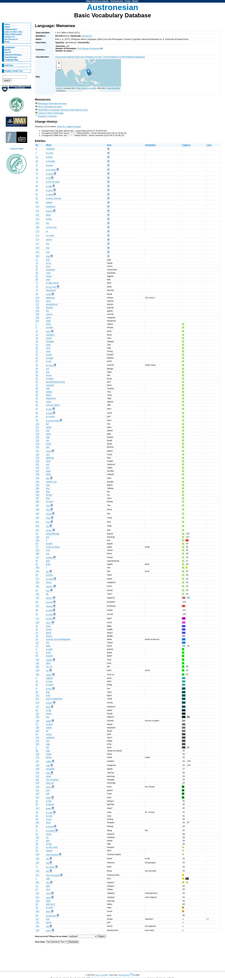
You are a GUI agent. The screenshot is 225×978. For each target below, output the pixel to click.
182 (37, 567)
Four (48, 518)
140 (37, 858)
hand (48, 324)
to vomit (49, 907)
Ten (47, 883)
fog (47, 223)
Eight (48, 798)
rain (48, 454)
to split (49, 186)
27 (37, 351)
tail (47, 424)
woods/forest (51, 304)
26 (37, 590)
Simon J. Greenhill (101, 975)
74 (37, 652)
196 (37, 501)
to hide (49, 619)
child (48, 273)
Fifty (48, 256)
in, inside (50, 235)
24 (37, 345)
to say (48, 819)
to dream (50, 804)
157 (37, 707)
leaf (47, 430)
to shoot (49, 174)
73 (37, 724)
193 (37, 540)
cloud (48, 451)
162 (37, 862)
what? (49, 675)
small (48, 776)
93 (37, 420)
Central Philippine (127, 57)
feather (49, 202)
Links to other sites (13, 32)
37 (37, 361)
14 (37, 646)
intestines (50, 335)
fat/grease (50, 298)
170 (37, 598)
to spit (48, 844)
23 (37, 633)
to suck (49, 816)
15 (37, 626)
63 (37, 402)
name (48, 402)
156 (37, 478)
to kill (48, 652)
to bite (49, 801)
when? (49, 598)
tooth (48, 564)
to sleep (49, 378)
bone (48, 626)
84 (37, 656)
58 (37, 388)
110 (37, 427)
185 (37, 571)
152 (37, 776)
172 (37, 579)
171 (37, 618)
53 (37, 382)
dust (48, 889)
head (48, 345)
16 (37, 335)
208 (37, 256)
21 (37, 157)
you (47, 553)
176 (37, 757)
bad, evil (50, 783)
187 (37, 498)
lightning (50, 458)
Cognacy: (186, 145)
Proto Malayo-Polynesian (88, 48)
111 (37, 642)
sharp (48, 834)
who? (48, 623)
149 (37, 537)
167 (37, 321)
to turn (49, 689)
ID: (37, 145)
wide (48, 901)
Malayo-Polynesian (76, 57)
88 (37, 915)
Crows (128, 1)
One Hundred (52, 855)
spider (49, 427)
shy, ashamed (52, 779)
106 (37, 754)
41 (37, 801)
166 (37, 227)
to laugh (49, 358)
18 (37, 338)
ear (47, 369)
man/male (50, 270)
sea (47, 741)
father (48, 395)
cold (48, 765)
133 (37, 454)
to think (49, 157)
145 (37, 659)
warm (48, 721)
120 (37, 434)
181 (37, 586)
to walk (49, 649)
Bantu (135, 1)
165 (37, 783)
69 (37, 413)
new (48, 485)
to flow (49, 219)
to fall (48, 294)
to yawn (49, 165)
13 (37, 331)
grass (48, 215)
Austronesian (116, 1)
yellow (49, 727)
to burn (49, 703)
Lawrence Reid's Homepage (51, 113)
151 (37, 922)
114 (37, 430)
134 (37, 307)
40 (37, 575)
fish (47, 642)
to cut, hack (51, 287)
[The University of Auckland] (16, 90)
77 (37, 830)
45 (37, 372)
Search (7, 52)
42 (37, 816)
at (47, 231)
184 (37, 495)
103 (37, 206)
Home (7, 24)
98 (37, 751)
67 (37, 409)
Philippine (89, 57)
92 (37, 198)
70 (37, 173)
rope (48, 279)
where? (49, 586)
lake (48, 437)
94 (37, 826)
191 (37, 731)
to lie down (51, 170)
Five (48, 522)
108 (37, 787)
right (48, 878)
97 (37, 561)
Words (7, 50)
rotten (48, 761)
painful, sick (51, 482)
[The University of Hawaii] (16, 105)
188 (37, 674)
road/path (50, 149)
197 (37, 505)
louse (48, 787)
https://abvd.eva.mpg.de (97, 1)
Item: (109, 145)
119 (37, 737)
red (47, 537)
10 (37, 886)
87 (37, 194)
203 (37, 530)
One (48, 506)
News (7, 42)
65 (37, 279)
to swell (49, 194)
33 (37, 358)
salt (47, 794)
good (48, 317)
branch (49, 211)
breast (49, 338)
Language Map (11, 60)
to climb (49, 579)
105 (37, 424)
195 (37, 666)
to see (49, 375)
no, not (49, 666)
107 (37, 699)
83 (37, 602)
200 (37, 518)
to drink (49, 575)
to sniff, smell (52, 847)
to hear (49, 681)
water (48, 808)
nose (48, 351)
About (7, 27)
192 (37, 252)
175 (37, 239)
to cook (49, 614)
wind (48, 461)
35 (37, 907)
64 (37, 819)
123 (37, 219)
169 (37, 744)
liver (48, 260)
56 (37, 273)
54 (37, 270)
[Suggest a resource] (47, 116)
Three (48, 514)
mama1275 (87, 36)
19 (37, 341)
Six (47, 526)
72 (37, 178)
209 (37, 854)
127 (37, 304)
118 (37, 215)
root (48, 790)
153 (37, 717)
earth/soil (50, 737)
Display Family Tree (13, 71)
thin (47, 478)
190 (37, 663)
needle (49, 543)
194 (37, 930)
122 (37, 808)
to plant (49, 656)
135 (37, 458)
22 (37, 629)
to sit (48, 266)
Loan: (209, 145)
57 (37, 385)
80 (37, 186)
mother (49, 392)
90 (37, 710)
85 (37, 416)
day (47, 488)
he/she (49, 495)
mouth (49, 355)
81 (37, 834)
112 (37, 761)
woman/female (52, 534)
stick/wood (51, 290)
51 (37, 266)
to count (49, 501)
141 (37, 464)
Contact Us (9, 37)
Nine (48, 912)
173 (37, 231)
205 (37, 911)
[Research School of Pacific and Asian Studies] (16, 122)
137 (37, 557)
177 (37, 244)
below (49, 757)
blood (48, 633)
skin (48, 841)
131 (37, 451)
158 (37, 314)
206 (37, 882)
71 (37, 283)
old (47, 863)
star (47, 447)
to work (49, 602)
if (46, 540)
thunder (49, 307)
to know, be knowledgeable (58, 639)
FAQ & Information (13, 34)
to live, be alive (52, 182)
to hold (49, 610)
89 (37, 610)
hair (48, 591)
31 (37, 564)
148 (37, 474)
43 (37, 369)
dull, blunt (50, 904)
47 (37, 165)
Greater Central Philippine (106, 57)
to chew (49, 365)
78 (37, 287)
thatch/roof (51, 398)
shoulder (50, 341)
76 (37, 182)
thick (48, 707)
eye (47, 372)
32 (37, 850)
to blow (49, 557)
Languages (9, 47)
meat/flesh (50, 206)
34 (37, 263)
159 (37, 901)
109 (37, 769)
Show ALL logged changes (69, 126)
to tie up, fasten (53, 405)
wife (48, 388)
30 (37, 355)
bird (48, 561)
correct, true (51, 227)
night (48, 321)
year (48, 744)
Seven (49, 530)
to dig (48, 710)
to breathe (50, 161)
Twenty (49, 606)
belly (48, 646)
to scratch (50, 831)
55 (37, 534)
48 (37, 378)
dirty (48, 886)
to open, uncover (53, 198)
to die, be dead (52, 547)
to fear (49, 629)
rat (47, 837)
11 (37, 889)
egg (48, 751)
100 (37, 822)
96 (37, 692)
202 (37, 526)
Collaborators (10, 29)
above (49, 239)
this (47, 244)
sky (47, 440)
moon (48, 444)
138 (37, 721)
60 (37, 395)
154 (37, 893)
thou (48, 491)
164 (37, 317)
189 (37, 622)
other (48, 663)
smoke (49, 660)
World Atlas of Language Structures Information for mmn (63, 110)
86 (37, 190)
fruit (47, 919)
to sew (49, 409)
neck (48, 348)
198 (37, 509)
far (47, 594)
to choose (50, 416)
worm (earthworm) (54, 699)
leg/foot (49, 678)
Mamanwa (140, 57)
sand (48, 301)
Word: (49, 145)
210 (37, 875)
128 (37, 440)
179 (37, 550)
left (47, 747)
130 (37, 447)
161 (37, 779)
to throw (49, 827)
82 (37, 904)
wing (48, 822)
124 (37, 741)
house (49, 276)
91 (37, 734)
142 (37, 582)
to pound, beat (52, 421)
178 (37, 248)
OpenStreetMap (113, 88)
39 (37, 614)
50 (37, 804)
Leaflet (58, 88)
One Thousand (52, 875)
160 (37, 482)
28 (37, 161)
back (48, 331)
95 (37, 294)
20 (37, 639)
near (48, 550)
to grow (49, 190)
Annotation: (150, 145)
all (47, 731)
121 (37, 301)
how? (48, 930)
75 (37, 547)
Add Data (8, 65)
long (48, 773)
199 (37, 513)
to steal (49, 724)
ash (47, 468)
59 (37, 392)
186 (37, 553)
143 (37, 311)
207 (37, 606)
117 (37, 919)
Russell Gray (124, 975)
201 (37, 522)
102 (37, 837)
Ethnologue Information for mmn (52, 103)
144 (37, 702)
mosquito (50, 769)
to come (49, 153)
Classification (10, 57)
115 (37, 790)
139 (37, 765)
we (47, 572)
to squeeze (51, 916)
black (48, 471)
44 (37, 681)
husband (50, 385)
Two (48, 510)
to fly (48, 695)
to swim (49, 327)
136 (37, 461)
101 (37, 695)
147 (37, 471)
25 (37, 348)
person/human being (55, 382)
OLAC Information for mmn (50, 107)
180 (37, 594)
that (47, 248)
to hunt (49, 413)
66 (37, 405)
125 (37, 794)
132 (37, 223)
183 (37, 491)
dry (47, 859)
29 (37, 847)
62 (37, 398)
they (48, 498)
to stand (49, 685)
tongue (49, 850)
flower (49, 713)
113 (37, 211)
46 (37, 375)
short (48, 893)
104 (37, 298)
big (47, 717)
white (48, 474)
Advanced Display (13, 55)
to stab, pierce (52, 283)
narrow (49, 314)
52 (37, 685)
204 (37, 797)
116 (37, 713)
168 (37, 488)
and (48, 252)
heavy (49, 582)
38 (37, 365)
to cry (48, 263)
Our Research (11, 39)
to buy (49, 734)
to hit (48, 178)
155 (37, 773)
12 (37, 841)
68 (37, 543)
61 (37, 276)
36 (37, 844)
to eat (48, 361)
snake (49, 754)
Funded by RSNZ (16, 149)
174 (37, 235)
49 (37, 169)
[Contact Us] (131, 975)
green (48, 922)
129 (37, 444)
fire (47, 311)
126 (37, 437)
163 (37, 485)
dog (48, 692)
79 (37, 290)
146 (37, 468)
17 (37, 260)
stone (48, 434)
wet (47, 464)
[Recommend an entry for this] (108, 149)
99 (37, 202)
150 (37, 727)
